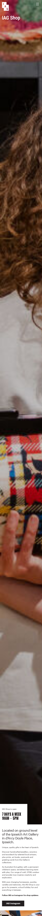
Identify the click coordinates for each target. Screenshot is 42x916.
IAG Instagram (13, 903)
